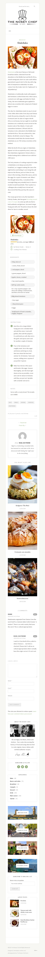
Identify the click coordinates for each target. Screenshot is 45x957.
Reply (35, 614)
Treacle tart (23, 423)
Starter (12, 799)
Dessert (12, 790)
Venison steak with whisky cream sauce (26, 911)
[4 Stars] (15, 241)
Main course (14, 796)
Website (10, 696)
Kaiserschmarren (22, 598)
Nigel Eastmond (22, 413)
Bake (11, 778)
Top (35, 950)
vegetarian (12, 406)
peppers (23, 402)
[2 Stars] (12, 241)
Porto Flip (22, 425)
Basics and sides (15, 781)
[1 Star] (11, 241)
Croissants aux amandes (22, 552)
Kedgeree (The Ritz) (22, 506)
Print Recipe (17, 235)
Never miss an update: (17, 880)
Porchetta (23, 901)
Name (10, 681)
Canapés (12, 787)
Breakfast (22, 40)
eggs (10, 402)
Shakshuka (11, 72)
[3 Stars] (13, 241)
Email (10, 688)
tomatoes (30, 402)
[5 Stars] (16, 241)
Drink (11, 793)
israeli (16, 402)
